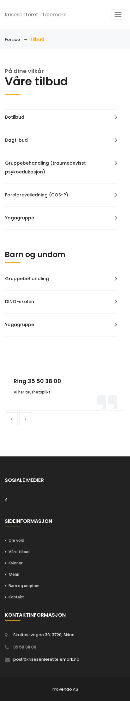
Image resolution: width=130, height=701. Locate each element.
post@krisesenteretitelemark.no (46, 659)
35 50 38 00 (24, 647)
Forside (12, 39)
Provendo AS (65, 689)
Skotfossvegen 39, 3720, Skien (43, 635)
